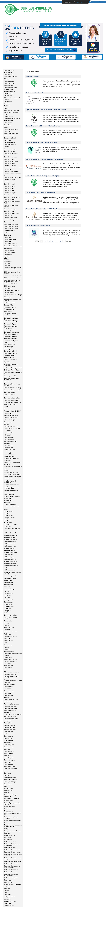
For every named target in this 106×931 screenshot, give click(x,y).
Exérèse (6, 382)
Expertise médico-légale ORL (13, 402)
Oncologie (7, 597)
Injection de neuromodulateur (12, 485)
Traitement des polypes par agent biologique (12, 866)
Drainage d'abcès (9, 305)
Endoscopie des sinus (10, 353)
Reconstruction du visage (11, 704)
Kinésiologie (7, 502)
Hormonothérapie (9, 439)
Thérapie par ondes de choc (12, 831)
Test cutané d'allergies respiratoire (10, 795)
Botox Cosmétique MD (11, 133)
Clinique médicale (9, 230)
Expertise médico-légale (11, 400)
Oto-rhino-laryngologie (10, 615)
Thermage (7, 833)
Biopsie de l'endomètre (11, 129)
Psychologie (7, 693)
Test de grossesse (9, 806)
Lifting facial (7, 520)
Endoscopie (7, 349)
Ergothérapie (8, 362)
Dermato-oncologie (9, 292)
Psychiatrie (7, 689)
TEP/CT (6, 792)
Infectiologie (7, 460)
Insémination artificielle (11, 490)
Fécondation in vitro (10, 404)
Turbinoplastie (8, 882)
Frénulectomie (8, 413)
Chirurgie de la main (10, 159)
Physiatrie (7, 638)
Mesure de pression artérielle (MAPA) (12, 573)
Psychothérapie (8, 695)
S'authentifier (79, 2)
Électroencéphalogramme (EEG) (11, 341)
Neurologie (7, 587)
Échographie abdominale (11, 316)
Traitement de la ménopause (12, 850)
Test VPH (7, 823)
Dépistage (7, 265)
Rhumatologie (8, 723)
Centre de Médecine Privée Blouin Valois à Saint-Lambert (44, 159)
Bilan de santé (8, 116)
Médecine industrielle (10, 552)
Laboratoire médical (10, 504)
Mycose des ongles (10, 578)
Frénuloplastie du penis (11, 417)
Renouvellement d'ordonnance (13, 714)
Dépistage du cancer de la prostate (12, 272)
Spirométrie (7, 773)
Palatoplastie (8, 621)
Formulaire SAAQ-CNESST (12, 411)
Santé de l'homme (9, 727)
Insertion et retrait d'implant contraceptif (12, 497)
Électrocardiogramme (10, 338)
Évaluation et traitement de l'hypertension (12, 364)
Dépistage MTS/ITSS (10, 284)
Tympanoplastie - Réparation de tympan (12, 885)
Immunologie (8, 452)
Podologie (7, 649)
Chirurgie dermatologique (11, 171)
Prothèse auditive (9, 684)
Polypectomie (8, 657)
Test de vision (8, 809)
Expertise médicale (10, 392)
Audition (6, 108)
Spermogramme (9, 771)
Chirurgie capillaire (9, 151)
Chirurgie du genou (9, 186)
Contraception (8, 248)
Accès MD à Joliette (32, 76)
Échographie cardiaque (11, 318)
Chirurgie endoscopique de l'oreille (12, 202)
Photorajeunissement (10, 636)
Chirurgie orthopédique (10, 217)
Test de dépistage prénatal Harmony (12, 803)
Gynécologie (7, 430)
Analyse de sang (9, 81)
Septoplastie (7, 742)
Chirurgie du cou (9, 182)
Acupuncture (8, 72)
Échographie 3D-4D (10, 314)
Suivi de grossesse (10, 777)
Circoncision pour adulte (11, 224)
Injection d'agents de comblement (10, 481)
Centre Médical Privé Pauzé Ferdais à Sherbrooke (42, 209)
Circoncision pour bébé (11, 226)
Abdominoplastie (9, 70)
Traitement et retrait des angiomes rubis (11, 874)
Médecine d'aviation (10, 537)
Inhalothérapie (8, 479)
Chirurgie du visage (10, 199)
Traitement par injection (11, 878)
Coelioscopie (8, 233)
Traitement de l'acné (10, 847)
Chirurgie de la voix (10, 163)
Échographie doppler (10, 324)
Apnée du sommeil (9, 91)
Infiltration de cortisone (11, 472)
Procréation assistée (10, 674)
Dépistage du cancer (10, 270)
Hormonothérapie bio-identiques (10, 442)
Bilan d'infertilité (8, 120)
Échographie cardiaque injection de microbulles (11, 321)
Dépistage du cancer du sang (13, 276)
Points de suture (9, 651)
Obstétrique (7, 595)
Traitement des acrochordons (13, 861)
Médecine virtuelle (9, 570)
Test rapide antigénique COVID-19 (11, 817)
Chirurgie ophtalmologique (11, 213)
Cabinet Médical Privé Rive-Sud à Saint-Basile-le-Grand (43, 126)
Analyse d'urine (8, 85)
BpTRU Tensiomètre (10, 136)
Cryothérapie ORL (9, 257)
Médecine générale (9, 550)
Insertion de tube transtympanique (9, 493)
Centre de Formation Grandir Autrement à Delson (41, 142)
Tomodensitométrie (9, 835)
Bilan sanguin (8, 123)
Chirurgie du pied (9, 190)
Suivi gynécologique (10, 782)
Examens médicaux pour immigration (11, 378)
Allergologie (7, 79)
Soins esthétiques (9, 760)
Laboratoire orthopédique (11, 507)
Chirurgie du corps (9, 179)
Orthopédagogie (8, 606)
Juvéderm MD (8, 500)
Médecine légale (9, 557)
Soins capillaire (8, 753)
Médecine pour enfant (10, 561)
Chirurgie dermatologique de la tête (13, 174)
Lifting (6, 513)
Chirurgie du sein (9, 195)
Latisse (6, 509)
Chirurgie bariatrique (10, 149)
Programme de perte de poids (13, 680)
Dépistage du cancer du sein (12, 278)
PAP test (6, 623)
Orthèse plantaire (9, 604)
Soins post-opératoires (10, 768)
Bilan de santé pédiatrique (12, 118)
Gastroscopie (8, 422)
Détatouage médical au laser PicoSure (12, 299)
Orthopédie (7, 608)
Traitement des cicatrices (11, 864)
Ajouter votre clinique (42, 19)
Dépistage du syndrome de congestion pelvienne (12, 280)
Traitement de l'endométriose (12, 852)
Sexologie (7, 749)
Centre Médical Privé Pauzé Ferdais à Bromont (41, 192)
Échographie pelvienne (11, 334)
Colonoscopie (8, 235)
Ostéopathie (7, 613)
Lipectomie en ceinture (11, 524)
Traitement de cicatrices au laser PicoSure (12, 844)
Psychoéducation (9, 691)
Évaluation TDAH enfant (11, 370)
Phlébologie (7, 634)
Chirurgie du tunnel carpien (12, 197)
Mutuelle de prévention (11, 576)
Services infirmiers (9, 747)
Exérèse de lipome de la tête (12, 390)
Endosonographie (9, 355)
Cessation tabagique (10, 144)
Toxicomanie (8, 839)
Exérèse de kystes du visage (13, 388)
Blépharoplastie (8, 131)
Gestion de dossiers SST (11, 426)
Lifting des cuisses (9, 518)
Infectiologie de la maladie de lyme (13, 467)
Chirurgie (6, 147)
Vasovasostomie (9, 905)
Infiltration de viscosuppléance (13, 474)
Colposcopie (7, 241)
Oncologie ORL (8, 600)
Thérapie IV (7, 829)
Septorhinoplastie (9, 745)
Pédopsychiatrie (9, 627)
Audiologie (7, 106)
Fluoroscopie (8, 409)
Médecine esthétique (10, 546)
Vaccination (7, 899)
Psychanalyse (8, 686)
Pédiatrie (6, 625)
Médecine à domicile (10, 533)
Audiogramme (8, 104)
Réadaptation (8, 702)
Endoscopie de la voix (10, 351)
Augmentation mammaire (11, 110)
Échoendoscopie (9, 309)
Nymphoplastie (8, 593)
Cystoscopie (7, 261)
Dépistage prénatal (9, 286)
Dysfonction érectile (10, 307)
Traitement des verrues (11, 870)
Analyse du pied (9, 83)
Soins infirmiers (8, 762)
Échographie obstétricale (11, 332)
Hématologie (7, 435)
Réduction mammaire (10, 708)
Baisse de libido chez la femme (11, 113)
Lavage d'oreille (8, 511)
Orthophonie (7, 611)
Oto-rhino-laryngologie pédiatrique (10, 618)
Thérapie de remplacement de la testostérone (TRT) (13, 825)
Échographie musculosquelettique (10, 329)
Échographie (7, 311)
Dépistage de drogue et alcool (13, 267)
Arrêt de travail (8, 93)
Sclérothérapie (8, 740)
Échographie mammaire (11, 326)
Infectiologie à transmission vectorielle (12, 463)
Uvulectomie (7, 894)
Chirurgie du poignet (10, 193)
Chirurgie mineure (9, 211)
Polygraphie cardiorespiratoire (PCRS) (13, 654)
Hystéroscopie (8, 447)
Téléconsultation (9, 788)
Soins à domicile (9, 751)
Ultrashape (7, 888)
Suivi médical (8, 784)
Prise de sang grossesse (11, 672)
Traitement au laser (10, 842)
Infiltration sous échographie (12, 476)
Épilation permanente (10, 360)
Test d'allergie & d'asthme (11, 798)
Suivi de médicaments (10, 779)
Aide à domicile (8, 74)
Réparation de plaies (10, 716)
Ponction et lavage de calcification (10, 662)
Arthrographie (8, 96)
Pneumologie (8, 645)
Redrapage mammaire (10, 706)
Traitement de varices (10, 872)
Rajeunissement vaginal (11, 699)
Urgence (6, 890)
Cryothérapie (8, 254)
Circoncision (7, 222)
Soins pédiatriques (9, 766)
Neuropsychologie (9, 589)
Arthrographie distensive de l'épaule (12, 98)
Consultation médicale (10, 244)
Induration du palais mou (11, 458)
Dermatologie (8, 288)
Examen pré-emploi (10, 376)
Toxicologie (7, 837)
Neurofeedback (8, 584)
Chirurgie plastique (9, 220)
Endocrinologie (8, 346)
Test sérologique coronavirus (12, 820)
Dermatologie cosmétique (11, 290)
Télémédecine (8, 790)
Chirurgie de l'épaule (10, 165)
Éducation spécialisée (10, 336)
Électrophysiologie (9, 344)
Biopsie (6, 127)
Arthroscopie (8, 101)
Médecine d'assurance (10, 535)
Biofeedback (7, 125)
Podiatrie (6, 647)
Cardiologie (7, 140)
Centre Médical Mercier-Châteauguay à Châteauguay (42, 176)
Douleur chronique (9, 303)
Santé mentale (8, 731)
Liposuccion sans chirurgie (12, 528)
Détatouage (7, 297)
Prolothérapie (8, 682)
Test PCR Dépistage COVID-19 (12, 814)
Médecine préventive (10, 563)
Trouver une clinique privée (16, 19)
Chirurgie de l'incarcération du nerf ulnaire (13, 168)
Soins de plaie (8, 755)
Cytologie (7, 263)
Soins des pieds (9, 758)
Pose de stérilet (8, 665)
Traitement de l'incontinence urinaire (12, 858)
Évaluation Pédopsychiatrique (13, 368)
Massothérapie (8, 531)
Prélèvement (8, 667)
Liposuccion (7, 526)
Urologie (6, 892)
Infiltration (7, 470)
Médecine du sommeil (10, 539)
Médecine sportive (9, 568)
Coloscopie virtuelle (10, 239)
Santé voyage (8, 738)
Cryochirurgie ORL (9, 252)
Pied (5, 643)
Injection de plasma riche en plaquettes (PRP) (12, 487)
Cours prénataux (9, 250)
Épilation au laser (9, 357)
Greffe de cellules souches (12, 428)
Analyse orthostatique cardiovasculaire (10, 88)
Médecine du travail (10, 541)
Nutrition (6, 591)
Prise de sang (8, 670)
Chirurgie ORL (8, 215)
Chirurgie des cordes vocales (12, 177)
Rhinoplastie (7, 721)
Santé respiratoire (9, 734)
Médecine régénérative (11, 565)
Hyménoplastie (8, 445)
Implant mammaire (9, 456)
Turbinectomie (8, 880)
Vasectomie (7, 903)
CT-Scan (6, 259)
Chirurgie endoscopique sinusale (11, 206)
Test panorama (8, 811)
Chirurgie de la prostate (11, 161)
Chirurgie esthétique (10, 209)
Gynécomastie (8, 433)
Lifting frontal (8, 522)
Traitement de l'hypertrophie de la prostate (13, 855)
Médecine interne (9, 555)
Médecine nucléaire (10, 559)
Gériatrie (6, 424)
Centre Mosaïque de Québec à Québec (38, 225)
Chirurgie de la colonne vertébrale (11, 154)
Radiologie (7, 697)
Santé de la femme (9, 725)
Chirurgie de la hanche (10, 157)
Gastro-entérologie (9, 420)
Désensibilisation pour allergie (13, 295)
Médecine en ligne (9, 544)
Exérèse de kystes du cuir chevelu (12, 384)
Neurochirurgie (8, 582)
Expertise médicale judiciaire (12, 398)
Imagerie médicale (9, 449)
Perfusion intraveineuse (11, 632)
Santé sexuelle (8, 736)
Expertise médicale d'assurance (10, 395)
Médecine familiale (9, 548)
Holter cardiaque (9, 437)
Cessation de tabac (10, 142)
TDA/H (6, 786)
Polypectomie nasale (10, 659)
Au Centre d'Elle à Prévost (34, 93)
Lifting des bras (8, 515)
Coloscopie (7, 237)
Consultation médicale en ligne (13, 246)
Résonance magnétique (11, 718)
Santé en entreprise (10, 729)
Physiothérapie (8, 640)
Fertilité (6, 407)
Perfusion (7, 629)
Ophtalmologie (8, 602)
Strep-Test (7, 775)
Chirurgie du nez (9, 188)
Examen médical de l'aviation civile (13, 373)
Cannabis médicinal (10, 138)
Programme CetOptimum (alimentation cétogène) (11, 677)
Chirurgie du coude (9, 184)
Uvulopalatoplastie (9, 897)
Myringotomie (8, 580)
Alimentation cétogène (10, 77)
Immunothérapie (9, 454)
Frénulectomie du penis (11, 415)
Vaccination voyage (10, 901)
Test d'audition (8, 801)
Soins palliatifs (8, 764)
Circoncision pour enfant (11, 228)
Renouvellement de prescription (10, 711)
